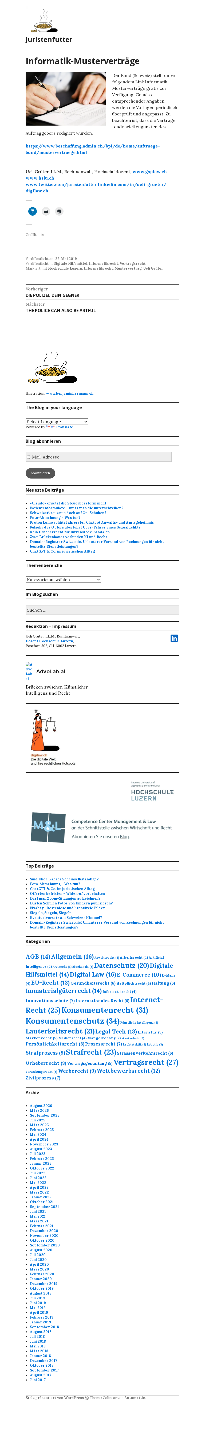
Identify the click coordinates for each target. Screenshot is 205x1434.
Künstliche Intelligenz (139, 1022)
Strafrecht (91, 1052)
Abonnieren (40, 473)
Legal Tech (116, 1031)
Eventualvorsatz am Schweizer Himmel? (66, 917)
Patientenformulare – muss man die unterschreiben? (76, 508)
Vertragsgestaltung (90, 1063)
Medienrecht (72, 1038)
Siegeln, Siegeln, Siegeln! (51, 913)
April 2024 (39, 1139)
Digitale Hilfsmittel (70, 263)
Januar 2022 (41, 1197)
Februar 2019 (41, 1317)
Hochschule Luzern (65, 268)
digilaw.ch (37, 190)
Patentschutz (132, 1038)
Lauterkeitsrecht (60, 1031)
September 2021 (44, 1206)
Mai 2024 (38, 1134)
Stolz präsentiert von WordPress (55, 1398)
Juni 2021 (38, 1211)
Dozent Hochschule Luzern (49, 641)
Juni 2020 (38, 1259)
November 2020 (44, 1235)
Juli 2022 (37, 1173)
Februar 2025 (42, 1130)
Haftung (163, 983)
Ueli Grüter (153, 268)
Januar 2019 (40, 1322)
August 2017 (40, 1375)
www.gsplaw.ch (149, 171)
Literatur (150, 1032)
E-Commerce (139, 974)
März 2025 (39, 1125)
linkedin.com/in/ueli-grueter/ (132, 184)
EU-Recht (50, 982)
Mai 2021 (38, 1216)
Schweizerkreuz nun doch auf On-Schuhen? (68, 513)
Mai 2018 (38, 1346)
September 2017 (44, 1370)
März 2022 (39, 1192)
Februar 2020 (42, 1274)
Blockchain (82, 967)
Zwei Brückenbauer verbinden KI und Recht (68, 537)
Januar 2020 (41, 1279)
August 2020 (41, 1250)
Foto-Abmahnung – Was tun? (55, 517)
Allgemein (72, 956)
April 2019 (39, 1312)
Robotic (155, 1044)
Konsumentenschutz (73, 1021)
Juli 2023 (37, 1154)
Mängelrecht (103, 1038)
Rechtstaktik (134, 1044)
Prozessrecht (103, 1044)
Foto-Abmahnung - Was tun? (55, 884)
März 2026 (39, 1110)
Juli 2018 (37, 1336)
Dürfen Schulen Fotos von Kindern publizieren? (71, 903)
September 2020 (45, 1245)
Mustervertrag (128, 268)
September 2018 (44, 1327)
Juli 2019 (37, 1298)
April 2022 (39, 1187)
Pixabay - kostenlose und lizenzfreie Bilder (67, 908)
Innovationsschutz (50, 1001)
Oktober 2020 (42, 1240)
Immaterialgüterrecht (64, 990)
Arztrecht (62, 967)
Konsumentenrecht (104, 1010)
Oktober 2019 (42, 1288)
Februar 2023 (42, 1158)
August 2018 (41, 1332)
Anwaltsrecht (106, 957)
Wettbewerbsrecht (128, 1070)
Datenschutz (121, 965)
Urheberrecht (46, 1063)
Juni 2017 (38, 1380)
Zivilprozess (43, 1078)
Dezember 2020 (44, 1231)
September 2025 (44, 1115)
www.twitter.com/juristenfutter (61, 184)
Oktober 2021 (42, 1202)
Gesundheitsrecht (93, 983)
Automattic (134, 1398)
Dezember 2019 (43, 1283)
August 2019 (41, 1293)
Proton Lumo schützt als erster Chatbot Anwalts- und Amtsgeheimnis (92, 522)
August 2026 (41, 1105)
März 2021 (39, 1221)
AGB (38, 956)
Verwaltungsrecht (41, 1072)
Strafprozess (45, 1053)
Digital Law (93, 974)
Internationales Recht (102, 1000)
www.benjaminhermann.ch (69, 393)
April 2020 (39, 1264)
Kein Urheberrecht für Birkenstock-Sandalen (70, 532)
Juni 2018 (38, 1341)
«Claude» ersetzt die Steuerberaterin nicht (68, 503)
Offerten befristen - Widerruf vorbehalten (67, 893)
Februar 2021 (41, 1226)
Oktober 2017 (41, 1365)
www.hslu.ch (40, 178)
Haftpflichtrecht (133, 983)
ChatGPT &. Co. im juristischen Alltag (62, 551)
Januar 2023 (41, 1163)
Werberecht (77, 1071)
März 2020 (39, 1269)
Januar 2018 (40, 1356)
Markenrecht (42, 1038)
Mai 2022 (38, 1182)
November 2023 (44, 1144)
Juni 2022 (38, 1178)
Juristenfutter (49, 39)
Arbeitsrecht (134, 957)
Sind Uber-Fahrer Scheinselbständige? (64, 879)
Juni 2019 (38, 1303)
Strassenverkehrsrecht (145, 1053)
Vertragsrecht (132, 263)
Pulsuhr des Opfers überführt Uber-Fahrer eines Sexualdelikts (85, 527)
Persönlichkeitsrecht (55, 1044)
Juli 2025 (37, 1120)
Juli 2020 (38, 1255)
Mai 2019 (38, 1307)
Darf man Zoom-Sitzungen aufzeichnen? (65, 898)
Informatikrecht (103, 263)
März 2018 (39, 1351)
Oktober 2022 (42, 1168)
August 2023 (41, 1149)
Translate (64, 427)
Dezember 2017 (43, 1360)
